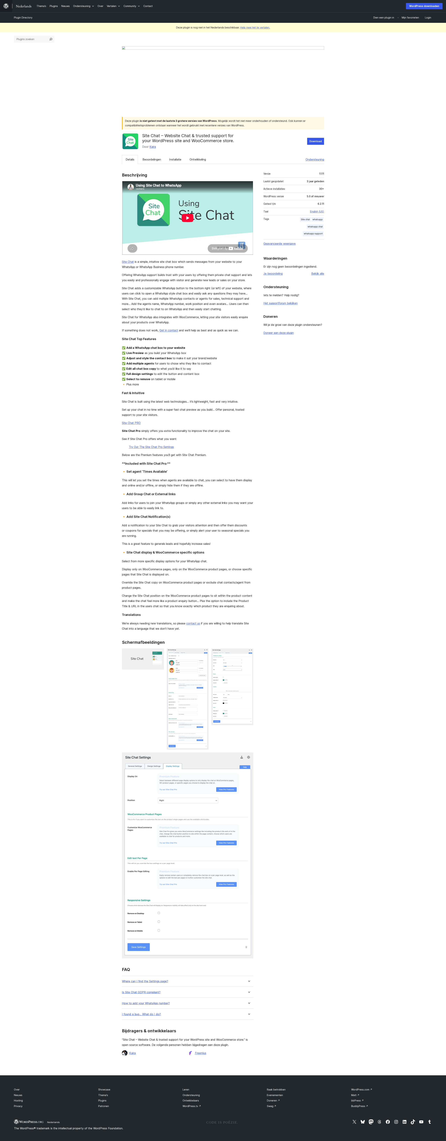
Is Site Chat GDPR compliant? (141, 992)
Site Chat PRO (131, 423)
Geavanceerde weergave (279, 243)
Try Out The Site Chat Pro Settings (151, 447)
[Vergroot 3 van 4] (248, 653)
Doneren (273, 1100)
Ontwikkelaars (191, 1100)
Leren (186, 1089)
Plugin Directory (23, 17)
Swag (271, 1106)
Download (315, 141)
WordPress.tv (192, 1106)
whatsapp (318, 219)
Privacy (18, 1106)
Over (17, 1089)
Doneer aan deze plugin (278, 333)
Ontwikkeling (198, 159)
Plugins (102, 1100)
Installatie (175, 159)
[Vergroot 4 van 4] (248, 757)
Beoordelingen (152, 159)
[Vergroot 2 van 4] (204, 653)
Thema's (103, 1095)
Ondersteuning (315, 159)
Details (130, 159)
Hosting (18, 1100)
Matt (355, 1095)
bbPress (357, 1100)
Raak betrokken (276, 1089)
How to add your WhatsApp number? (146, 1003)
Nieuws (18, 1095)
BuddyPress (359, 1106)
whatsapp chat (315, 226)
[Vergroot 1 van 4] (159, 653)
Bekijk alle (317, 273)
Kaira (152, 146)
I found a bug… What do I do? (141, 1014)
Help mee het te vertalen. (255, 27)
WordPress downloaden (424, 6)
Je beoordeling (273, 273)
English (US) (317, 211)
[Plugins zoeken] (50, 39)
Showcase (104, 1089)
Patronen (103, 1106)
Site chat (305, 219)
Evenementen (275, 1095)
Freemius (200, 1053)
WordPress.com (361, 1089)
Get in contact (168, 330)
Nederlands (53, 1122)
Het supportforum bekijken (280, 303)
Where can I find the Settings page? (145, 981)
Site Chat (128, 261)
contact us (193, 623)
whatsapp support (313, 233)
